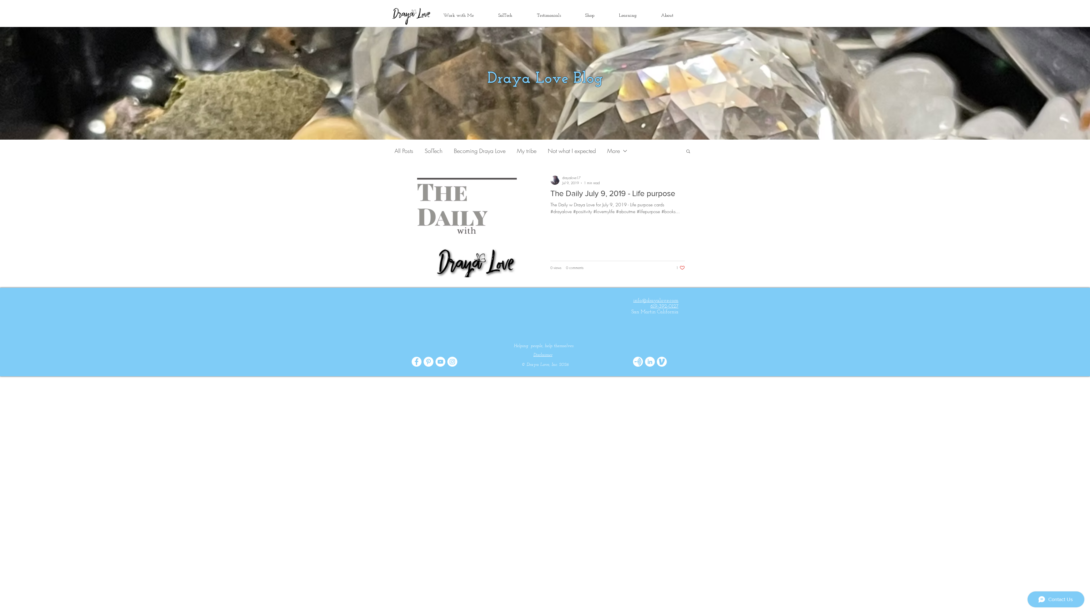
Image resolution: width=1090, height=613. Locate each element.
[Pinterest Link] (428, 362)
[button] (688, 152)
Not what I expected (572, 151)
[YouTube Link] (440, 362)
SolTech (434, 151)
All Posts (404, 151)
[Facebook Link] (417, 362)
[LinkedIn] (650, 362)
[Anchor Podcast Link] (638, 362)
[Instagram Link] (452, 362)
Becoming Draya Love (480, 151)
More (613, 151)
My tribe (526, 151)
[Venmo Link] (662, 362)
